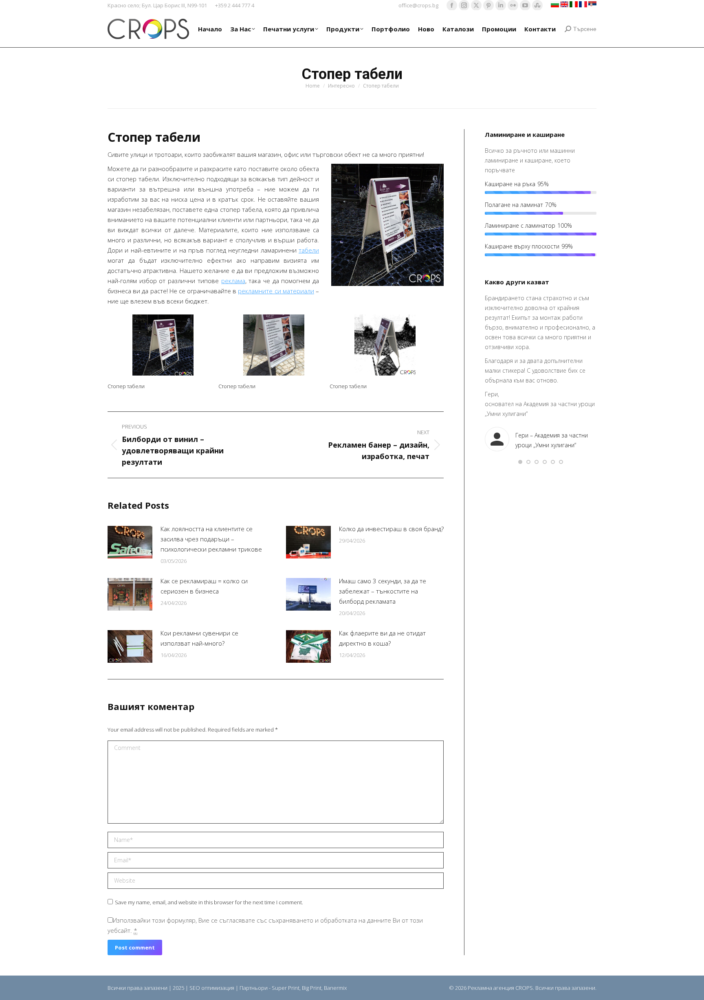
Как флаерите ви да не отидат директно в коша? (382, 638)
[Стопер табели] (163, 345)
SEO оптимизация (211, 987)
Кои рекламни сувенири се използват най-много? (199, 638)
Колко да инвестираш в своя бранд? (391, 529)
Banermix (335, 987)
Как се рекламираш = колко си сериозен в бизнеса (204, 586)
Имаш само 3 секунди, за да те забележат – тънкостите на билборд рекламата (382, 591)
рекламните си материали (276, 291)
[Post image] (130, 542)
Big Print (311, 987)
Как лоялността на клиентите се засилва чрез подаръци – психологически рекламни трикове (211, 539)
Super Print (285, 987)
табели (309, 250)
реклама (233, 281)
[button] (520, 462)
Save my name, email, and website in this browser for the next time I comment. (209, 902)
